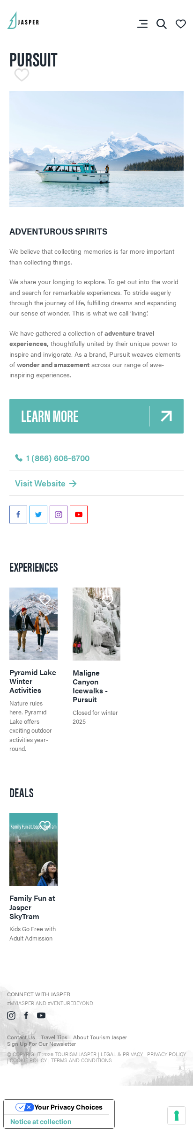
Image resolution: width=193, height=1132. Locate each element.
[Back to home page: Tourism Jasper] (37, 19)
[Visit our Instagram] (11, 1014)
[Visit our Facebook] (26, 1014)
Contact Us (21, 1037)
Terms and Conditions (81, 1060)
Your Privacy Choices (68, 1107)
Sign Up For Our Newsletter (41, 1043)
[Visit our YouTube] (41, 1014)
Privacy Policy (166, 1054)
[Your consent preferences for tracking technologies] (177, 1116)
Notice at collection (41, 1121)
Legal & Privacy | (124, 1054)
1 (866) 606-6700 (57, 457)
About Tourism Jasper (100, 1037)
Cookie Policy (28, 1060)
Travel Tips (54, 1037)
